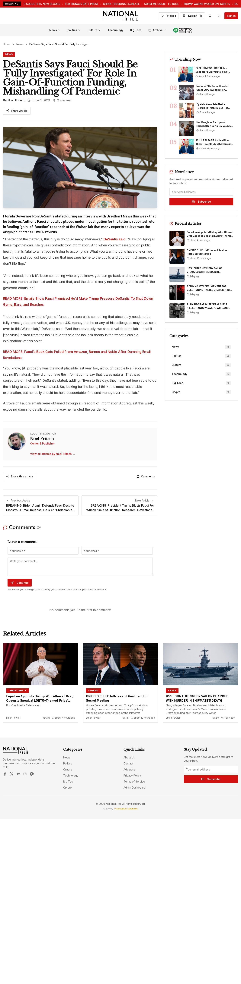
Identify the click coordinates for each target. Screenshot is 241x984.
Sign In (231, 15)
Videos (171, 15)
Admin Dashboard (135, 787)
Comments (148, 476)
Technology (115, 30)
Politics (72, 30)
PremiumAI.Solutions (126, 808)
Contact (128, 763)
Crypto (67, 787)
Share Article (19, 110)
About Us (129, 757)
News (53, 30)
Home (6, 44)
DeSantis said (114, 239)
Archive (158, 30)
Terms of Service (134, 781)
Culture (92, 30)
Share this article (22, 476)
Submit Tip (195, 15)
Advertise (129, 769)
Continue (23, 582)
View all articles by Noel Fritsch (52, 453)
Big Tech (136, 30)
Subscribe (204, 201)
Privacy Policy (132, 775)
